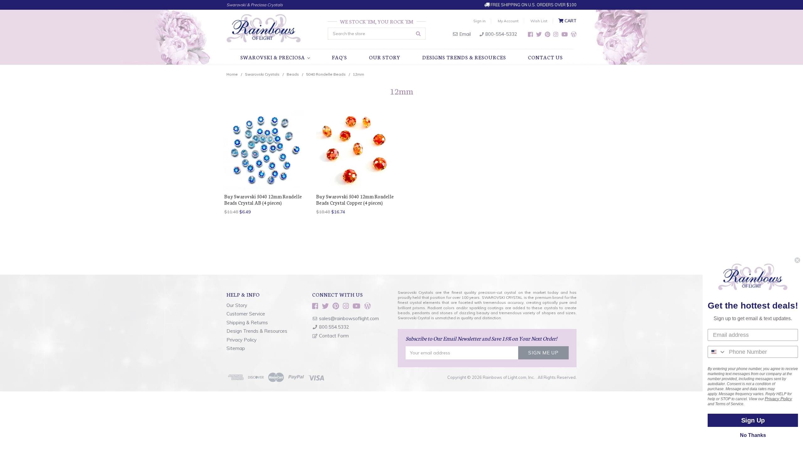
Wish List (538, 21)
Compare (261, 148)
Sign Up (753, 420)
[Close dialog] (797, 260)
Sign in (479, 21)
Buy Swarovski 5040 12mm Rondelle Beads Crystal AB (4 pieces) (263, 199)
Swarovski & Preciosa (273, 57)
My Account (508, 21)
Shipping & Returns (247, 323)
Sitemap (235, 348)
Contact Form (334, 336)
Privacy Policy (241, 340)
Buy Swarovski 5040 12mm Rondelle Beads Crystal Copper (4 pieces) (355, 199)
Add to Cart (355, 161)
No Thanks (753, 435)
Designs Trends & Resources (464, 57)
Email (464, 34)
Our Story (384, 57)
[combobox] (717, 352)
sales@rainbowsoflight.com (349, 318)
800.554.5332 (334, 327)
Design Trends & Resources (256, 331)
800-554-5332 (500, 34)
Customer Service (245, 314)
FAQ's (339, 57)
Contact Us (545, 57)
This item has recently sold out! (264, 161)
